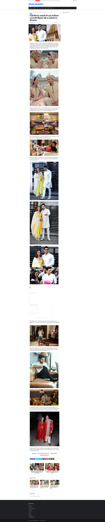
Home (30, 514)
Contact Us (30, 510)
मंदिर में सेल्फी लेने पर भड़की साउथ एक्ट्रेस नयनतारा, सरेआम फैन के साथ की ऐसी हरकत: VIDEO (54, 486)
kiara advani (34, 453)
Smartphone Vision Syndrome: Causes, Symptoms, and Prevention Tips (49, 0)
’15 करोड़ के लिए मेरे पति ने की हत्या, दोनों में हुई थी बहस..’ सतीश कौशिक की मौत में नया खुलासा (34, 486)
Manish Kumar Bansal (42, 520)
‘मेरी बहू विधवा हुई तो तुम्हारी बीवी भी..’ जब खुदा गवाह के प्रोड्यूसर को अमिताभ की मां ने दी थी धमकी (44, 486)
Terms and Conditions (32, 508)
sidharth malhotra (54, 453)
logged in (34, 496)
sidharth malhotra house (45, 455)
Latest (30, 513)
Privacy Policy (31, 505)
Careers (30, 509)
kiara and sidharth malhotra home (43, 453)
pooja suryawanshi (33, 22)
